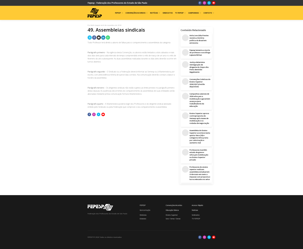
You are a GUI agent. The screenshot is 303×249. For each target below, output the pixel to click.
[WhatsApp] (108, 37)
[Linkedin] (103, 37)
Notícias (195, 210)
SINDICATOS (168, 13)
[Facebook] (94, 37)
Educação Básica (172, 210)
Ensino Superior (172, 215)
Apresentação (145, 210)
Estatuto (143, 219)
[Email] (99, 37)
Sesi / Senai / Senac (173, 219)
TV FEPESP (179, 13)
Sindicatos (196, 215)
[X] (90, 37)
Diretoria (143, 215)
